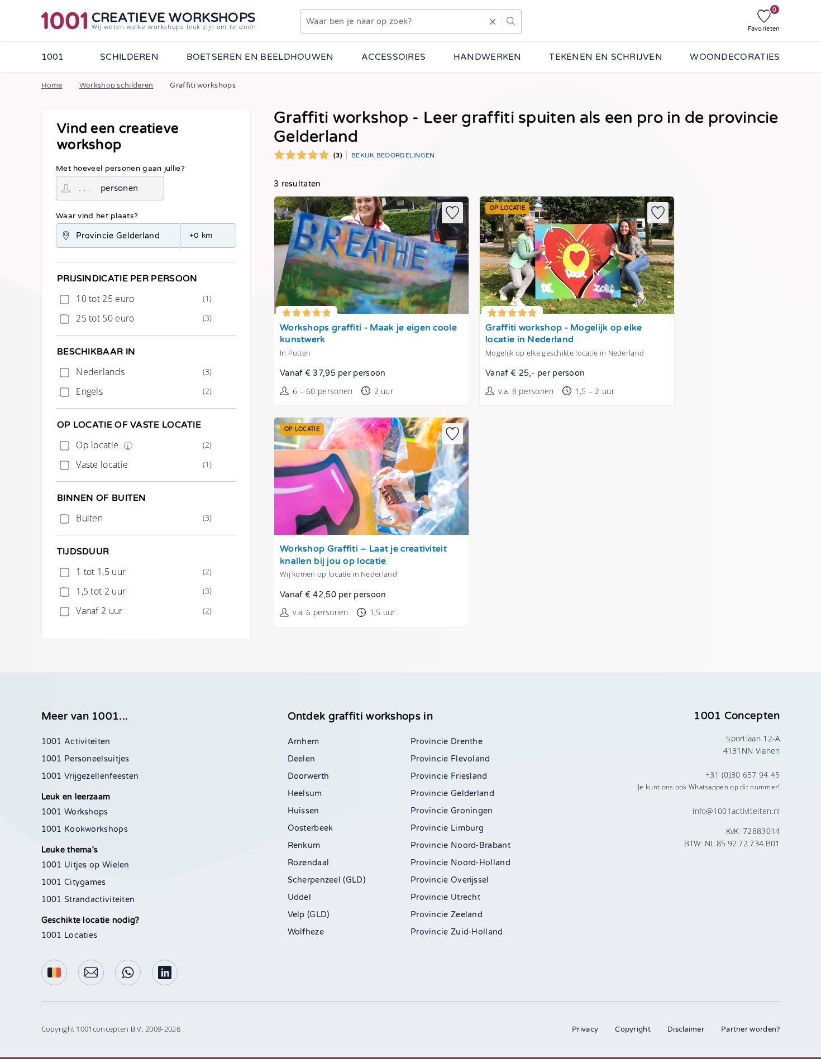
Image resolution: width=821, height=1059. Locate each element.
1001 (52, 57)
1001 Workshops (74, 812)
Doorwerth (309, 776)
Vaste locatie (143, 464)
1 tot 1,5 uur (143, 572)
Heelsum (305, 793)
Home (52, 85)
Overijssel (470, 880)
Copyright (633, 1029)
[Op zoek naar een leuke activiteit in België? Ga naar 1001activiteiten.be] (54, 972)
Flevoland (470, 759)
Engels (143, 391)
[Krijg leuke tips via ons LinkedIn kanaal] (165, 972)
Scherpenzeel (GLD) (326, 880)
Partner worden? (750, 1029)
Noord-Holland (480, 863)
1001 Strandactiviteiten (88, 899)
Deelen (302, 759)
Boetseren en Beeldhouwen (260, 57)
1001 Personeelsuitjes (85, 759)
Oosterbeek (310, 828)
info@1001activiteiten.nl (736, 811)
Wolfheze (306, 932)
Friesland (469, 776)
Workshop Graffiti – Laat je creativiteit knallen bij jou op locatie (363, 555)
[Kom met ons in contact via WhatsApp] (128, 972)
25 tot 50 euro (143, 318)
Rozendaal (309, 863)
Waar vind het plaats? (97, 216)
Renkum (304, 845)
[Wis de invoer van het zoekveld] (492, 21)
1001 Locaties (69, 935)
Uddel (300, 897)
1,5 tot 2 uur (143, 591)
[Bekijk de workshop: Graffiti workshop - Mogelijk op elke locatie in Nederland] (577, 255)
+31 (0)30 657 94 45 (742, 774)
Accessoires (393, 57)
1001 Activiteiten (76, 741)
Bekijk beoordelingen (393, 155)
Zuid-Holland (477, 932)
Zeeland (467, 914)
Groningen (472, 811)
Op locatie (143, 445)
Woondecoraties (735, 57)
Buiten (143, 518)
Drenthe (467, 741)
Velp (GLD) (309, 914)
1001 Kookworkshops (84, 829)
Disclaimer (685, 1029)
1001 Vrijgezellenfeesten (90, 776)
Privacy (585, 1029)
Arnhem (303, 741)
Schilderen (129, 57)
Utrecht (465, 897)
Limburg (467, 828)
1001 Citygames (73, 882)
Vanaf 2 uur (143, 611)
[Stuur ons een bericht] (91, 972)
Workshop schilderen (116, 85)
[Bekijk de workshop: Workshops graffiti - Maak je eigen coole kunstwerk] (371, 255)
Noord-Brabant (480, 845)
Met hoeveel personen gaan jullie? (120, 168)
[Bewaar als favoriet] (452, 212)
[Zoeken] (510, 21)
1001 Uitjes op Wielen (85, 865)
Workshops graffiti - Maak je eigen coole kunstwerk (368, 334)
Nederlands (143, 372)
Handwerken (488, 57)
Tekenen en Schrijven (605, 57)
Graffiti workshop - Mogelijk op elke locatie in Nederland (563, 334)
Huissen (303, 811)
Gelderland (472, 793)
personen (119, 188)
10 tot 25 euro (143, 299)
